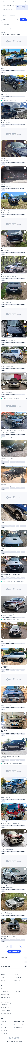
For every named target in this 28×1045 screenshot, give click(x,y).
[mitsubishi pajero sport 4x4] (14, 789)
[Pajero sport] (14, 268)
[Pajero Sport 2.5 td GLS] (14, 114)
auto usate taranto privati (11, 5)
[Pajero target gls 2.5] (14, 905)
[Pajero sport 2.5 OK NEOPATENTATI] (14, 60)
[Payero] (14, 516)
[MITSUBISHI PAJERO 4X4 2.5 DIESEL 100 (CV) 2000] (14, 425)
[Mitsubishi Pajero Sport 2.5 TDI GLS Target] (14, 569)
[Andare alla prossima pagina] (20, 946)
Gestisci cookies (5, 991)
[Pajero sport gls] (14, 660)
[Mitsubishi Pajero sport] (14, 634)
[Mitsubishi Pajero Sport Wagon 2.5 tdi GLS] (14, 607)
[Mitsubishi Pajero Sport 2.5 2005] (14, 930)
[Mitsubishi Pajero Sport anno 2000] (14, 841)
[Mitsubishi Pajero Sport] (14, 358)
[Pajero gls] (14, 542)
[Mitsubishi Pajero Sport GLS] (14, 698)
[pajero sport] (14, 724)
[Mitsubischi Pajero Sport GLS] (14, 452)
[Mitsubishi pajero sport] (14, 178)
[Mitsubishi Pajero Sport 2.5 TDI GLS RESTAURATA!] (14, 88)
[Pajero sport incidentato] (14, 242)
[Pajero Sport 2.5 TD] (14, 204)
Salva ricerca (6, 29)
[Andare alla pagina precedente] (7, 946)
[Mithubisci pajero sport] (14, 152)
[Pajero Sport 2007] (14, 332)
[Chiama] (26, 100)
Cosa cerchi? (4, 12)
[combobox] (15, 15)
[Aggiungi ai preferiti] (25, 50)
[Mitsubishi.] (14, 478)
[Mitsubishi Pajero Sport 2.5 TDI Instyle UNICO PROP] (14, 385)
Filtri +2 (23, 19)
